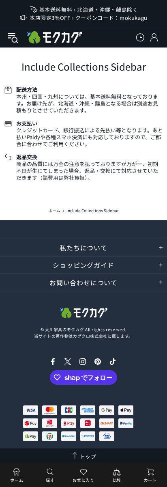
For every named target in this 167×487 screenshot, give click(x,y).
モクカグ (54, 37)
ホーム (54, 210)
